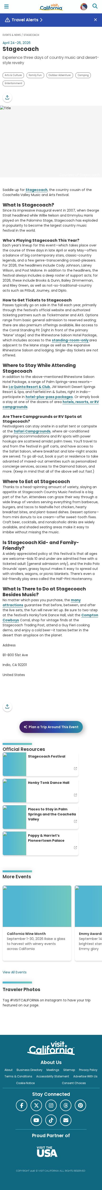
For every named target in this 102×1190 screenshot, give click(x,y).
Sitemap (69, 1070)
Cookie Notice (25, 1083)
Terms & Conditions (18, 1076)
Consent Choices (74, 1083)
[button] (7, 97)
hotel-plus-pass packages (49, 396)
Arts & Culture (13, 75)
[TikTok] (51, 1120)
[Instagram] (9, 1019)
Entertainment (13, 83)
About (9, 1070)
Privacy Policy (88, 1070)
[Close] (97, 20)
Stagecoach (36, 189)
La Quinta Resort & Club (29, 386)
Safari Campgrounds (32, 431)
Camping (83, 75)
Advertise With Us (85, 1076)
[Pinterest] (16, 1019)
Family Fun (35, 75)
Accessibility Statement (52, 1076)
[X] (36, 1105)
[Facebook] (21, 1105)
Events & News (12, 35)
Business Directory (29, 1070)
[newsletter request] (65, 1120)
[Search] (95, 6)
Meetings (52, 1070)
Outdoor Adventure (60, 75)
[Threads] (65, 1105)
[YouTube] (22, 1019)
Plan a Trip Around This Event (54, 727)
